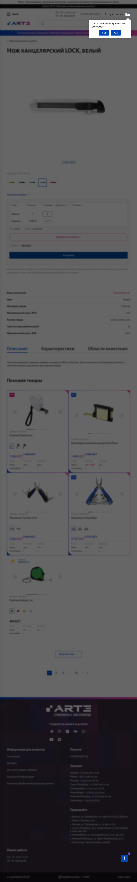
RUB (104, 32)
